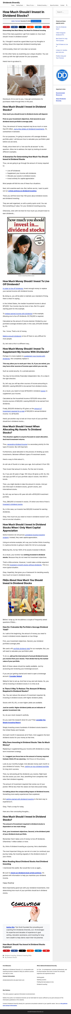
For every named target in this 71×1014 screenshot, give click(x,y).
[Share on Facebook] (14, 27)
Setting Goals (19, 5)
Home (12, 5)
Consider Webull (15, 676)
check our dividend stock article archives (26, 873)
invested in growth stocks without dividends (26, 565)
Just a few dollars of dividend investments (29, 129)
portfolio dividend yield (21, 648)
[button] (10, 67)
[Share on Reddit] (30, 27)
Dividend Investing (41, 5)
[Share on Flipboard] (46, 27)
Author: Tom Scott (15, 21)
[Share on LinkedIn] (38, 27)
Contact (62, 5)
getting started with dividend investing (20, 799)
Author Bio (10, 927)
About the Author (54, 5)
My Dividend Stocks (36, 21)
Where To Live (30, 5)
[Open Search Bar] (66, 5)
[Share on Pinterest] (6, 27)
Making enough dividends (12, 336)
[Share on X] (22, 27)
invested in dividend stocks (13, 504)
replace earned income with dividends (18, 313)
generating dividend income (17, 444)
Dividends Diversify (11, 3)
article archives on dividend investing (22, 191)
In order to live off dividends (13, 288)
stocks (43, 391)
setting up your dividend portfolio (37, 766)
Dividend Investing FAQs (24, 955)
